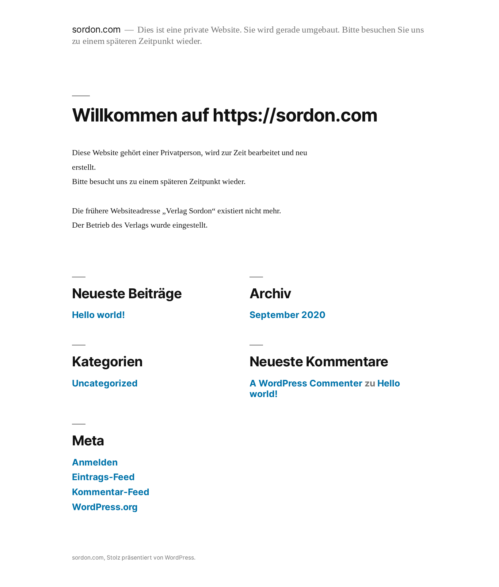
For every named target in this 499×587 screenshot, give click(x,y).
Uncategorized (105, 383)
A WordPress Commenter (306, 383)
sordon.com (96, 29)
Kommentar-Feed (110, 491)
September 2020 (287, 314)
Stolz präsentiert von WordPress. (151, 557)
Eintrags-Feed (103, 476)
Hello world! (98, 314)
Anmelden (95, 462)
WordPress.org (105, 506)
